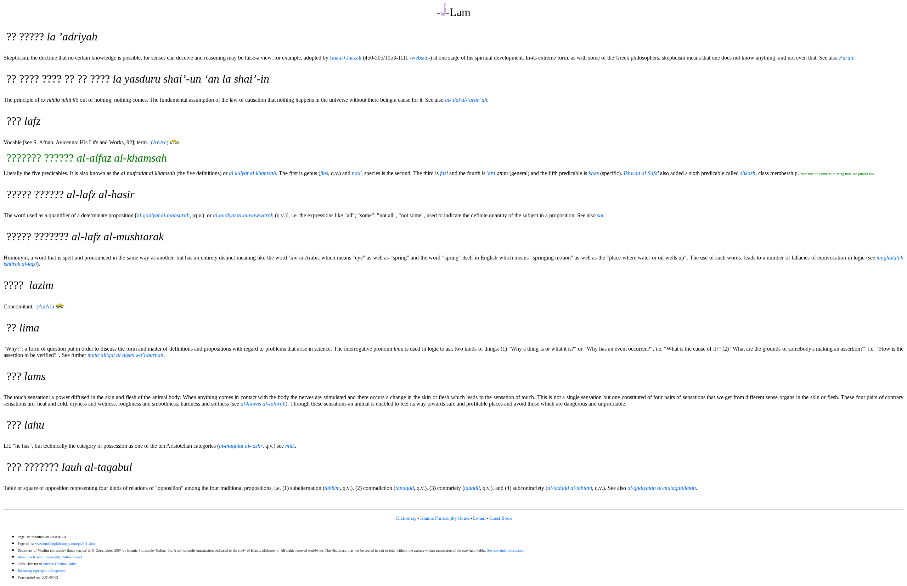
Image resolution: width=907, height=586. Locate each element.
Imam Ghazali (345, 58)
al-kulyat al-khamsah (252, 173)
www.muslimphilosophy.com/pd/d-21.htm (65, 544)
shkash (747, 173)
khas (593, 173)
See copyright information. (506, 550)
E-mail (479, 518)
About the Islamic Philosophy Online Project (50, 557)
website (419, 58)
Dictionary (406, 518)
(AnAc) (159, 142)
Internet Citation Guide (59, 564)
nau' (356, 173)
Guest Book (500, 518)
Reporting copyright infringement (42, 571)
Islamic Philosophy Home (444, 518)
